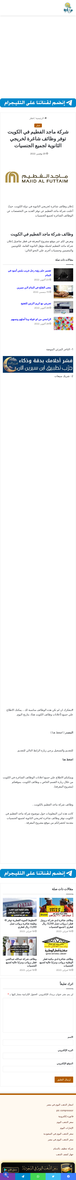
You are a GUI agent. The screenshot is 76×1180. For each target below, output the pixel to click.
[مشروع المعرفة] (68, 7)
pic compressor (64, 1110)
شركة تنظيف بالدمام (63, 1148)
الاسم (70, 1036)
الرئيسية (40, 118)
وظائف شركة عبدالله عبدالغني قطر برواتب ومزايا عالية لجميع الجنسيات (21, 962)
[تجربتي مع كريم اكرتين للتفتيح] (63, 307)
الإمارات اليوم (66, 1127)
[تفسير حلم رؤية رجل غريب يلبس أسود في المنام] (63, 274)
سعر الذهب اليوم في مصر (60, 1139)
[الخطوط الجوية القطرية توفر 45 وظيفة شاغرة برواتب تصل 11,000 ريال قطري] (20, 907)
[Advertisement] (38, 57)
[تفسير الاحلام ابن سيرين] (38, 364)
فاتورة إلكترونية (65, 1116)
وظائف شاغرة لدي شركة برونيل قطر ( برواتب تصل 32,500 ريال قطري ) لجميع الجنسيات (56, 923)
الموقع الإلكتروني (65, 1063)
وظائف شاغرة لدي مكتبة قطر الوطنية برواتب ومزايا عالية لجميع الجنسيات (56, 962)
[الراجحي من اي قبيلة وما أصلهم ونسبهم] (63, 323)
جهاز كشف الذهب (64, 1154)
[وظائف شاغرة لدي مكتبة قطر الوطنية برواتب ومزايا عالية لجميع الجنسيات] (56, 946)
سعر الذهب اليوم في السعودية (58, 1133)
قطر (32, 118)
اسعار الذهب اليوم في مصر (60, 1104)
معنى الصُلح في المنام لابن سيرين (34, 287)
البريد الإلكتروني (65, 1050)
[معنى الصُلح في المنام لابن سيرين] (63, 291)
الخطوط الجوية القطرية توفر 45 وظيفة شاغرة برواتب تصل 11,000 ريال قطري (20, 923)
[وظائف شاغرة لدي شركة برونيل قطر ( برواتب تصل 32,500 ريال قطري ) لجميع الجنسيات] (56, 907)
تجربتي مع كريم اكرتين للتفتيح (36, 303)
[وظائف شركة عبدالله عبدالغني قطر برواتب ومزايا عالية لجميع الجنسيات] (20, 946)
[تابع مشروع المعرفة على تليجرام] (38, 102)
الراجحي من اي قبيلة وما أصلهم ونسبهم (31, 319)
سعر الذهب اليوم (65, 1122)
